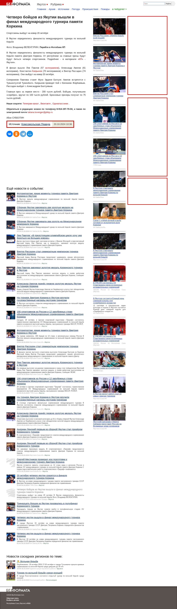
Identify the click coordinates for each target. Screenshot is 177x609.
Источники (63, 9)
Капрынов (37, 71)
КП (80, 59)
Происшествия (90, 9)
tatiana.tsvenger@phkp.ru (40, 112)
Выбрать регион (12, 600)
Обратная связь (12, 598)
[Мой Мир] (30, 134)
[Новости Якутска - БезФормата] (15, 3)
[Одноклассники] (16, 134)
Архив (52, 9)
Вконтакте (46, 103)
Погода (76, 9)
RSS (28, 603)
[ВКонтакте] (9, 134)
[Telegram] (23, 134)
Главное (41, 9)
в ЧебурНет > (119, 9)
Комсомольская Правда (35, 124)
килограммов (51, 68)
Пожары (105, 9)
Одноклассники (60, 103)
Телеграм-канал (31, 103)
